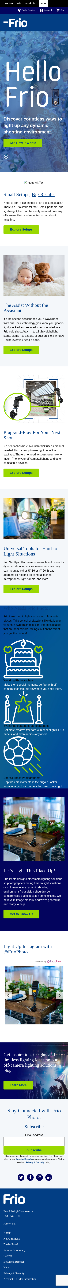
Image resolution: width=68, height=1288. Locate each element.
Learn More (18, 1085)
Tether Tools (13, 3)
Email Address (34, 1135)
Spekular (31, 3)
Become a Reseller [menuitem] (13, 1261)
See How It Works (23, 143)
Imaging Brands (24, 1159)
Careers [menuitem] (7, 1255)
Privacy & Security (35, 1162)
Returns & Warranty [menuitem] (14, 1250)
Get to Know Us (21, 914)
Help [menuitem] (6, 1267)
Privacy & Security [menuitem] (13, 1273)
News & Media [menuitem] (11, 1238)
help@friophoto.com (22, 1211)
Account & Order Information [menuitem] (19, 1279)
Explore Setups (21, 229)
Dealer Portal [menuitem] (10, 1244)
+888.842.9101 (11, 1216)
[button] (34, 995)
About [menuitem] (6, 1232)
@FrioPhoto (15, 951)
